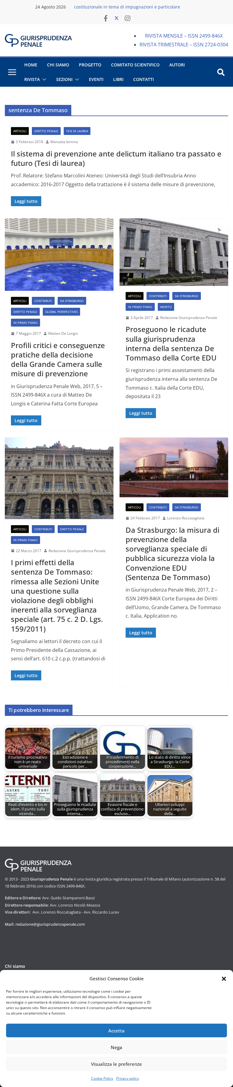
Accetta (116, 1031)
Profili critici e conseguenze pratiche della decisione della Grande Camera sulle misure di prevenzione (58, 359)
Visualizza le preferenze (116, 1064)
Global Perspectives (61, 312)
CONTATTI (143, 79)
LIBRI (118, 79)
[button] (224, 979)
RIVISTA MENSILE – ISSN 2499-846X (184, 35)
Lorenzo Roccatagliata (185, 518)
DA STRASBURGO (72, 301)
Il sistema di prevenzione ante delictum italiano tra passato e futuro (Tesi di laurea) (116, 158)
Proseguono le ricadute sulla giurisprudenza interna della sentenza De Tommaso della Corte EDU (171, 343)
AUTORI (177, 65)
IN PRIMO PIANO (25, 322)
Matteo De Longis (63, 333)
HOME (30, 65)
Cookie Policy (102, 1078)
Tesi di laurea (77, 131)
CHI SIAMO (58, 65)
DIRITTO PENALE (46, 131)
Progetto (90, 65)
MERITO (166, 307)
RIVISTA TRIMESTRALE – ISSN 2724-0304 (184, 44)
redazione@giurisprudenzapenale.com (50, 924)
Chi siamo (15, 966)
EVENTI (96, 79)
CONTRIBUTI (43, 301)
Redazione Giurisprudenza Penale (188, 317)
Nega (116, 1047)
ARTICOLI (19, 131)
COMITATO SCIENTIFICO (135, 65)
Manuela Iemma (64, 141)
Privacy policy (127, 1078)
